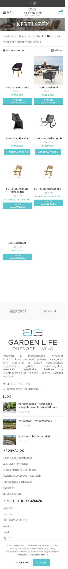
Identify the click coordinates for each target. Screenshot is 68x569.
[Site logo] (33, 12)
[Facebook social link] (30, 3)
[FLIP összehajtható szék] (48, 171)
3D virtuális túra (12, 493)
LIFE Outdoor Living (15, 520)
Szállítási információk (15, 463)
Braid (6, 532)
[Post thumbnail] (9, 408)
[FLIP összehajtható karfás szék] (17, 171)
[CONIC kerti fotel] (48, 70)
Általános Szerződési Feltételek (22, 475)
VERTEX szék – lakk (17, 138)
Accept (41, 562)
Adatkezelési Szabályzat (17, 481)
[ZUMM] (18, 311)
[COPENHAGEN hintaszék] (48, 121)
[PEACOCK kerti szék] (17, 70)
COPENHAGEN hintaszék (48, 138)
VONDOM (17, 142)
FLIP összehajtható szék (48, 189)
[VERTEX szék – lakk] (17, 121)
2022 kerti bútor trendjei (34, 436)
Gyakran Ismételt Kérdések (19, 469)
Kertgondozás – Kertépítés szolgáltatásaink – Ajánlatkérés (37, 405)
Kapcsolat (8, 487)
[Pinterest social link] (34, 3)
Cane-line (17, 91)
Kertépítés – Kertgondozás (35, 420)
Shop (21, 36)
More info (23, 562)
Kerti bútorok (36, 36)
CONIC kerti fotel (48, 87)
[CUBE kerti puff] (17, 225)
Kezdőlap (8, 36)
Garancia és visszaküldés (17, 457)
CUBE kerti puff (17, 243)
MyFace (7, 538)
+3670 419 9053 (20, 384)
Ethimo (7, 514)
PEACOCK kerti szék (17, 87)
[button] (17, 152)
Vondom (8, 526)
